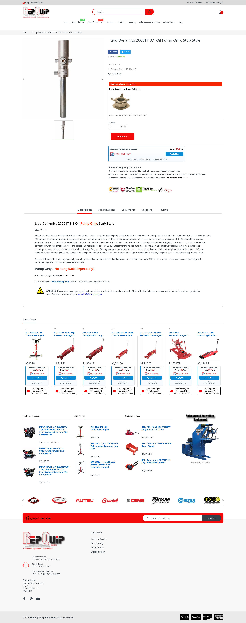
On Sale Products (132, 416)
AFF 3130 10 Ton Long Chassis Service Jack (122, 334)
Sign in (220, 2)
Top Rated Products (31, 416)
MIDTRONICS (79, 416)
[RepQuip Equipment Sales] (36, 11)
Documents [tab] (128, 209)
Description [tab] (84, 209)
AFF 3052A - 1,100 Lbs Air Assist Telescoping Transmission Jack (103, 465)
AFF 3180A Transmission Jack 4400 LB (178, 334)
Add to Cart (123, 136)
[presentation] (23, 500)
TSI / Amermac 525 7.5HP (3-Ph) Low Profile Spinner (156, 461)
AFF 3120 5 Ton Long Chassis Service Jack (64, 334)
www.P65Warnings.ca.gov (90, 294)
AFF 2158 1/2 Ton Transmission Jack (34, 334)
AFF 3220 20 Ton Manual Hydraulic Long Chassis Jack (207, 334)
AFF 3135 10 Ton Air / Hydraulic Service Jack (151, 334)
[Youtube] (38, 599)
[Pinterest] (31, 599)
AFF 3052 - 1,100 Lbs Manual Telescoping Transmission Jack (104, 446)
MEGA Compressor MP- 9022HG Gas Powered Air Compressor (51, 451)
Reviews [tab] (164, 209)
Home (25, 32)
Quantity (111, 122)
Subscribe (211, 518)
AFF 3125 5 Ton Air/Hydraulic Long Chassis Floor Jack (92, 334)
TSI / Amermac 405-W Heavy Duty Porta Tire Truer (156, 428)
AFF (26, 329)
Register (212, 2)
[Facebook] (24, 599)
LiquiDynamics (114, 64)
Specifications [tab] (106, 209)
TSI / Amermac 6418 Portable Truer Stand (156, 444)
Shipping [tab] (147, 209)
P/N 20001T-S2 (67, 275)
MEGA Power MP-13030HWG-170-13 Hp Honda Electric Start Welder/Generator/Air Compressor (53, 431)
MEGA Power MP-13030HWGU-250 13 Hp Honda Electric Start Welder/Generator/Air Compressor (54, 471)
